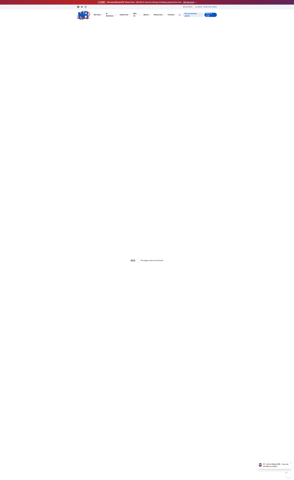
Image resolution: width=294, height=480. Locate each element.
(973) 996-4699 (210, 7)
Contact (171, 15)
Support (189, 7)
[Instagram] (86, 7)
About (145, 15)
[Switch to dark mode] (180, 15)
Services (97, 15)
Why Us (135, 15)
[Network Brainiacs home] (83, 14)
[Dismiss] (291, 462)
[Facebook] (82, 7)
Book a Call (209, 15)
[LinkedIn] (78, 7)
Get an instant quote (191, 15)
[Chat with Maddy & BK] (288, 474)
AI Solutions (110, 15)
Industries (124, 15)
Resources (158, 15)
